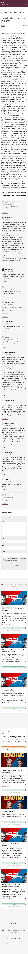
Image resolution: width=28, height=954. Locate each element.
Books (19, 930)
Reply (4, 212)
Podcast (14, 628)
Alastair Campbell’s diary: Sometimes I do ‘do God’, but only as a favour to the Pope (13, 732)
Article (14, 747)
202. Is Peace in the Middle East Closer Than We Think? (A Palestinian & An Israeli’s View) (13, 770)
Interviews (17, 584)
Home (2, 11)
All (2, 584)
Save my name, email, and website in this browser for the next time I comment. (15, 559)
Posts (7, 11)
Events (11, 584)
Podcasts (24, 584)
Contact (17, 932)
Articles (5, 584)
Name (3, 538)
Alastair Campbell (16, 630)
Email (3, 545)
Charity (11, 932)
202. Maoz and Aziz (7, 811)
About (3, 930)
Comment (4, 521)
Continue (14, 622)
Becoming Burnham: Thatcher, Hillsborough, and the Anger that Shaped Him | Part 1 (13, 609)
